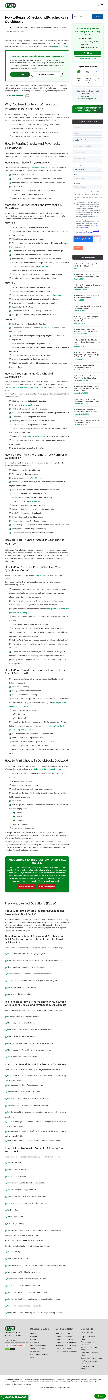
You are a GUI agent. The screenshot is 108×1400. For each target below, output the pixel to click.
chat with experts (47, 886)
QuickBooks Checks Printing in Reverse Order (24, 387)
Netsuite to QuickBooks (65, 1333)
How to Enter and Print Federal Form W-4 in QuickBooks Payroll (87, 377)
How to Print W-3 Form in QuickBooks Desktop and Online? (86, 400)
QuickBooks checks (59, 46)
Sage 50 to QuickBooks (64, 1336)
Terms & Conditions (38, 1349)
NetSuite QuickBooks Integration (89, 1348)
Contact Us (34, 1342)
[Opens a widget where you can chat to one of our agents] (100, 1396)
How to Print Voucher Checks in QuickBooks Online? (87, 286)
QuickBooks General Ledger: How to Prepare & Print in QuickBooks (86, 319)
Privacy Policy (35, 1352)
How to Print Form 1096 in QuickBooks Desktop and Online (86, 411)
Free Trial (33, 1336)
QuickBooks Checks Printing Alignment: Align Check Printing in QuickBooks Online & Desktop (86, 355)
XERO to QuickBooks (63, 1349)
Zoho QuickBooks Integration (92, 1358)
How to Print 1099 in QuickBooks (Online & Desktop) (87, 265)
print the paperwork (36, 436)
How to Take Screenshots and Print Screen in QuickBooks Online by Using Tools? (86, 388)
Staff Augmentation (38, 1346)
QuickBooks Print (21, 28)
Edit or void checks (45, 328)
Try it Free (20, 74)
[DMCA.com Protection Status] (10, 1349)
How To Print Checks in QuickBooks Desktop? (84, 366)
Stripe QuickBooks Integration (88, 1338)
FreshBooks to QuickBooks (66, 1346)
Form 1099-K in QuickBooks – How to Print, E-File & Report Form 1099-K (87, 342)
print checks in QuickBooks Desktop (46, 769)
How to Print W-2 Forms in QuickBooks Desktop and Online (86, 275)
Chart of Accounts (54, 295)
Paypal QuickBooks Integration (88, 1343)
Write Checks (35, 478)
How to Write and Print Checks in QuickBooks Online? (87, 307)
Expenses (33, 501)
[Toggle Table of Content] (26, 96)
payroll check (44, 266)
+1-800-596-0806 (26, 886)
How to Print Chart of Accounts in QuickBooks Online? (87, 297)
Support (33, 1339)
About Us (33, 1333)
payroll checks (41, 575)
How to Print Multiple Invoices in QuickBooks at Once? (87, 421)
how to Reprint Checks (41, 167)
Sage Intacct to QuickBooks (66, 1342)
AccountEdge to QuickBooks (66, 1352)
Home (9, 28)
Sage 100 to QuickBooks (65, 1339)
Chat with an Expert (46, 74)
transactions (30, 405)
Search (98, 16)
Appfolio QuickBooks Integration (89, 1362)
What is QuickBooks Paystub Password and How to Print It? (86, 330)
